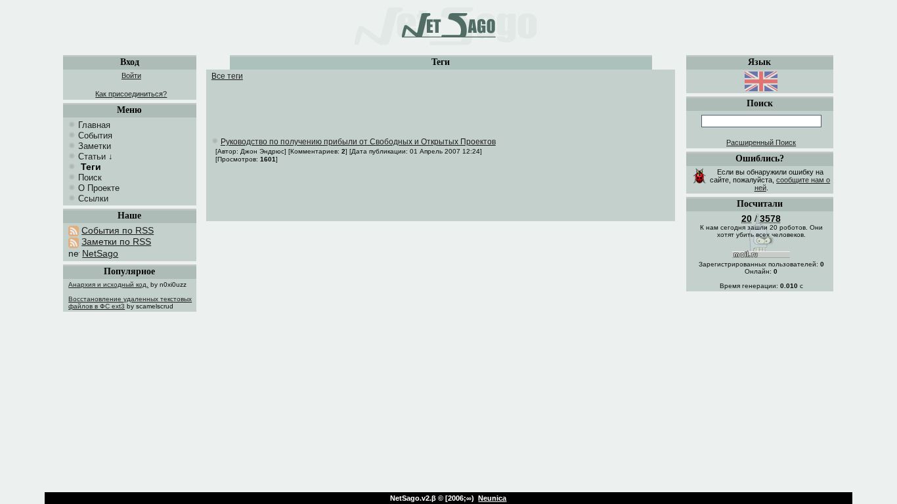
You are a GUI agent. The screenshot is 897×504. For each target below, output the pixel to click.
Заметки (94, 146)
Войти (131, 75)
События (95, 135)
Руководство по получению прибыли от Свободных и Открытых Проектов (358, 141)
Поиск (90, 177)
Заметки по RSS (116, 241)
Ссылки (93, 198)
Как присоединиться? (131, 94)
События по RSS (117, 230)
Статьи (92, 156)
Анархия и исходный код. (108, 284)
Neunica (492, 498)
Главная (94, 125)
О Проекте (99, 188)
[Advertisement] (442, 100)
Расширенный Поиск (761, 142)
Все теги (227, 76)
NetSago (100, 253)
